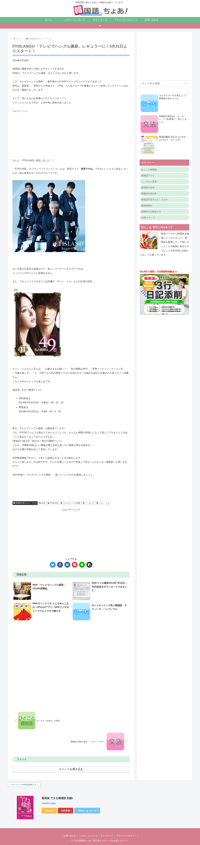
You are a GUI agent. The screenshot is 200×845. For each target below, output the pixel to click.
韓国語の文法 (147, 187)
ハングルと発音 (149, 181)
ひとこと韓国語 (149, 169)
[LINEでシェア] (82, 565)
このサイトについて (88, 836)
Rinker (53, 803)
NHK (43, 503)
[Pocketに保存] (75, 565)
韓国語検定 (146, 205)
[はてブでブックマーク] (67, 565)
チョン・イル (104, 503)
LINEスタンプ (148, 217)
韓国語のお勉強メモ (151, 211)
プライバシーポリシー (126, 836)
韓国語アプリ (147, 175)
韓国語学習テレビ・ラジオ (26, 503)
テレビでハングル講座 (72, 503)
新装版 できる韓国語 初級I (57, 798)
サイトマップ (107, 836)
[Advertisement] (71, 133)
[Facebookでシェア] (60, 565)
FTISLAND (54, 503)
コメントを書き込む (71, 769)
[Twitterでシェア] (53, 565)
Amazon (49, 810)
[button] (89, 565)
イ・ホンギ (89, 503)
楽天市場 (65, 810)
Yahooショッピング (87, 810)
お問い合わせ (70, 836)
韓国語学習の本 (149, 193)
